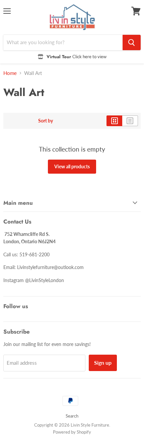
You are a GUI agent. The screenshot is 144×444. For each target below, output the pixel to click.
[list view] (130, 120)
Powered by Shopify (72, 432)
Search (72, 416)
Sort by (45, 120)
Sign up (103, 362)
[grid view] (114, 120)
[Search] (132, 42)
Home (10, 73)
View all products (72, 166)
